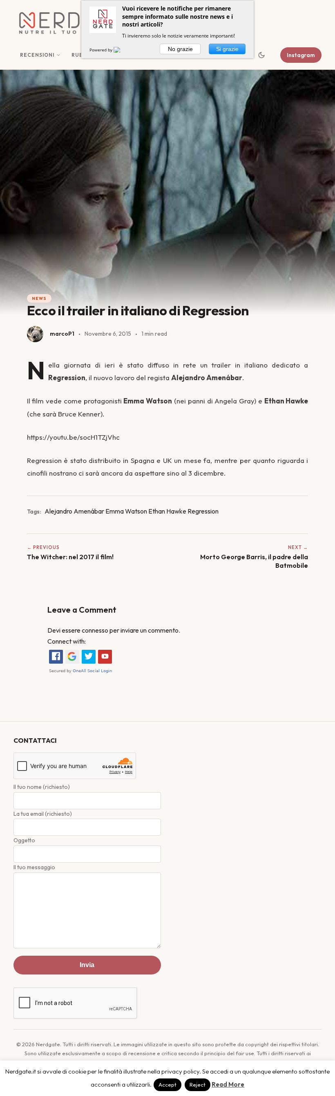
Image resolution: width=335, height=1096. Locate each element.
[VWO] (122, 50)
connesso (95, 630)
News (39, 298)
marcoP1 (62, 333)
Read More (228, 1084)
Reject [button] (197, 1084)
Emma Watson (126, 511)
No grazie (180, 49)
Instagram (301, 55)
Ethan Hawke (167, 511)
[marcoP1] (35, 334)
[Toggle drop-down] (58, 55)
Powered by (101, 50)
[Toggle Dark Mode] (261, 55)
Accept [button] (167, 1084)
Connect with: (66, 641)
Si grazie (227, 49)
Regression (203, 511)
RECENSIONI (37, 55)
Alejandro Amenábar (74, 511)
